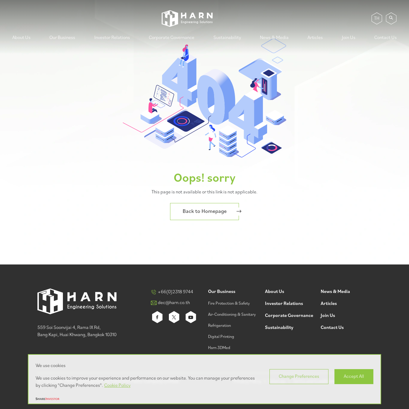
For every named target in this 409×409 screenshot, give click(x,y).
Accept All (354, 377)
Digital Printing (221, 336)
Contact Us (385, 38)
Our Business (62, 38)
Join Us (348, 38)
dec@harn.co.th (174, 303)
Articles (315, 38)
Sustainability (227, 38)
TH (376, 19)
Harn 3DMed (219, 348)
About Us (21, 38)
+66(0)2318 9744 (175, 292)
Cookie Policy (117, 386)
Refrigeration (219, 325)
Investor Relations (112, 38)
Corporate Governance (171, 38)
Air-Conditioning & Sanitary (232, 314)
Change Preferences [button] (299, 377)
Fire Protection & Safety (229, 303)
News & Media (274, 38)
